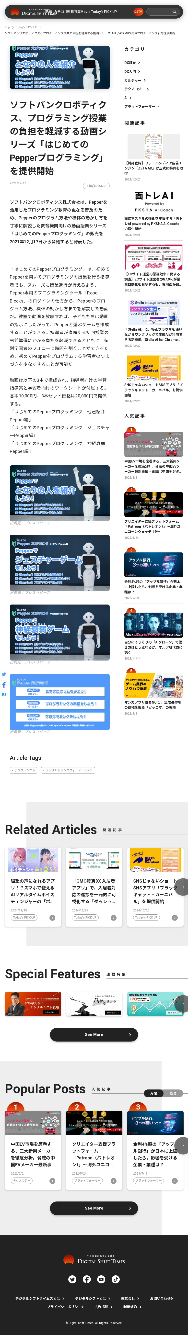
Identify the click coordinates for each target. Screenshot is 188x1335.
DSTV (138, 11)
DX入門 (130, 72)
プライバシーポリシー (64, 1307)
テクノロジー (134, 89)
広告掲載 (101, 1307)
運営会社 (128, 1298)
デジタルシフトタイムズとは (37, 1298)
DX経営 (130, 63)
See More (94, 1034)
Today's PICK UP (96, 186)
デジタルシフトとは (90, 1298)
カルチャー (132, 80)
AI (126, 98)
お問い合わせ (160, 1298)
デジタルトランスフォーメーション (69, 770)
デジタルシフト (24, 770)
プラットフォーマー (139, 107)
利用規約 (130, 1307)
